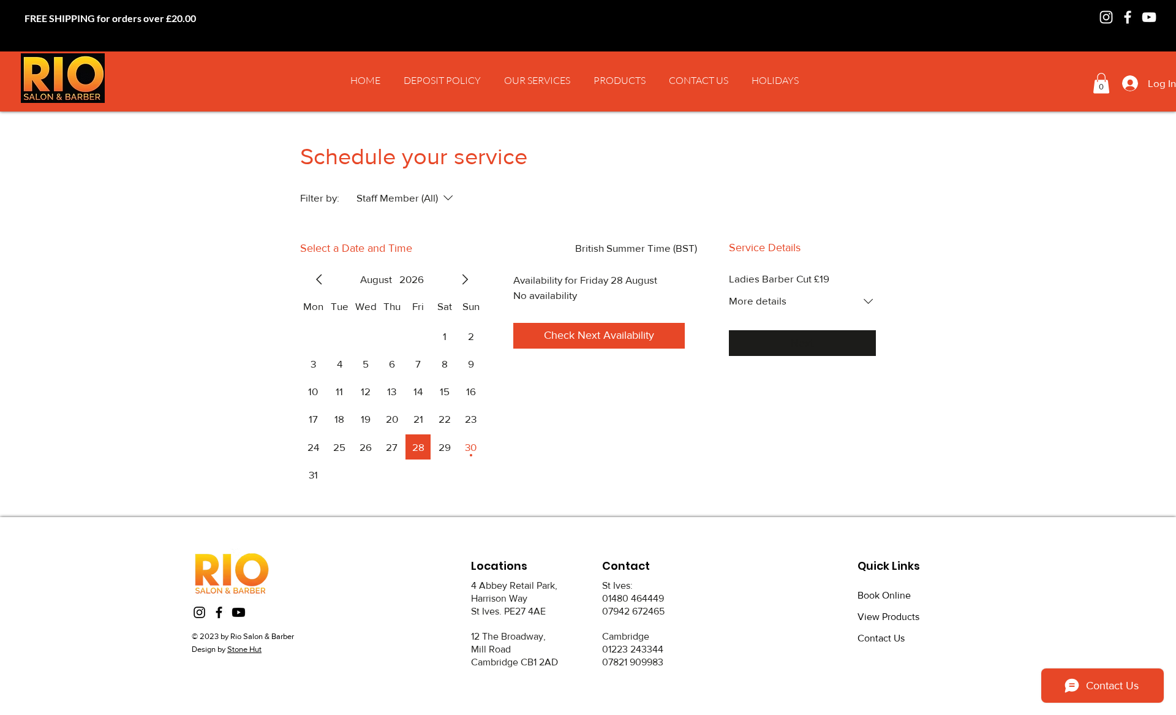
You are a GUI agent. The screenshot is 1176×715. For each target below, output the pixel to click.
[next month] (465, 279)
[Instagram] (1106, 17)
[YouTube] (1149, 17)
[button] (537, 80)
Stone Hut (244, 649)
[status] (636, 248)
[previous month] (319, 279)
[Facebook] (1127, 17)
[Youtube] (238, 612)
